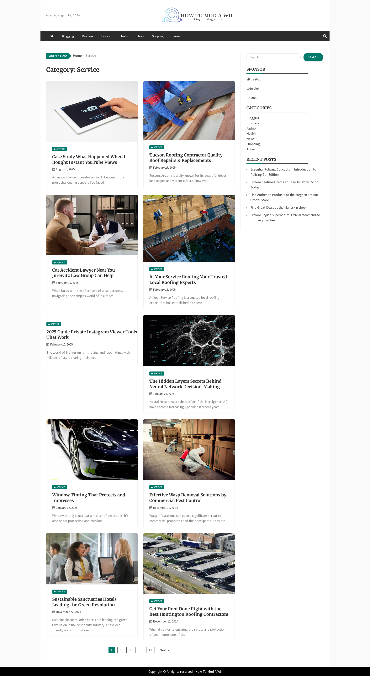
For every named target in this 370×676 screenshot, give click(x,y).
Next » (164, 650)
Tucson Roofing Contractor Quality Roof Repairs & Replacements (186, 157)
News (140, 36)
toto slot (252, 88)
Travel (176, 36)
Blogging (68, 36)
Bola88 (251, 97)
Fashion (106, 36)
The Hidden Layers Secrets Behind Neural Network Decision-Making (185, 383)
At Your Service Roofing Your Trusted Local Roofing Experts (188, 279)
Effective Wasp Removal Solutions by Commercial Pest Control (187, 497)
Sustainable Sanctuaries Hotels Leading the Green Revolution (84, 602)
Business (87, 36)
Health (124, 36)
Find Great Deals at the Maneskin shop (278, 207)
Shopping (158, 36)
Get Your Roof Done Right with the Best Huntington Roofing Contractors (188, 611)
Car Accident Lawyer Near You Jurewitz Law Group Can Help (83, 272)
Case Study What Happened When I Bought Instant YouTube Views (88, 159)
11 (150, 650)
